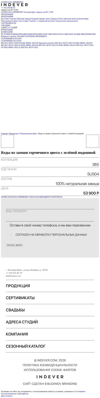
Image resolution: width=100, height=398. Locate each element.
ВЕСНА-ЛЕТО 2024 (9, 45)
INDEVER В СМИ (60, 34)
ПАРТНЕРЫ (29, 36)
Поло (61, 19)
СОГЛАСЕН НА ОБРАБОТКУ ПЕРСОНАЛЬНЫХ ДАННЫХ (51, 234)
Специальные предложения (66, 21)
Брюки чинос (44, 19)
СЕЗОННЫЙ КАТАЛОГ (11, 39)
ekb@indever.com (13, 276)
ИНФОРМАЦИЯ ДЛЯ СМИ (40, 34)
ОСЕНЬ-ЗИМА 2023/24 (28, 45)
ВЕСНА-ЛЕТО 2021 (29, 47)
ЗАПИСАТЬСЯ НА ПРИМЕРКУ (15, 197)
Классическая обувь (80, 19)
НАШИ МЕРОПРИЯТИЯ (85, 34)
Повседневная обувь (9, 21)
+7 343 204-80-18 (8, 8)
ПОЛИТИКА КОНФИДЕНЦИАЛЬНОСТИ (50, 365)
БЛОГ (70, 34)
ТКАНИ (20, 36)
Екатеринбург (38, 12)
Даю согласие (6, 396)
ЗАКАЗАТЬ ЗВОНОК (14, 245)
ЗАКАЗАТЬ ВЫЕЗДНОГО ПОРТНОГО (46, 197)
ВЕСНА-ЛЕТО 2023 (47, 45)
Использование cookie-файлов (50, 370)
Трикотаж (67, 19)
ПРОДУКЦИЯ (7, 14)
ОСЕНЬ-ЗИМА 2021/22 (11, 47)
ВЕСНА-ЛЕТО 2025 (63, 43)
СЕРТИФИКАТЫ (8, 23)
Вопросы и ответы (8, 36)
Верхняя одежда (24, 19)
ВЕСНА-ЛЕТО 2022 (84, 45)
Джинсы (54, 19)
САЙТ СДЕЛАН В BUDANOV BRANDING (50, 383)
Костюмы (5, 19)
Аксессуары (23, 21)
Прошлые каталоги (47, 43)
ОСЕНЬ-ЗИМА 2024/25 (82, 43)
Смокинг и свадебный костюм (41, 21)
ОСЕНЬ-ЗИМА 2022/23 (66, 45)
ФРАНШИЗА (41, 36)
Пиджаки (35, 19)
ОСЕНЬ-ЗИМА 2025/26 (28, 43)
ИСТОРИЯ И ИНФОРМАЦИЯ (14, 34)
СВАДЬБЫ (5, 25)
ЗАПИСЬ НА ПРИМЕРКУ (12, 2)
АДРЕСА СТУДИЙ (9, 27)
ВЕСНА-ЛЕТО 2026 (9, 43)
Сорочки (13, 19)
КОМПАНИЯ (7, 30)
